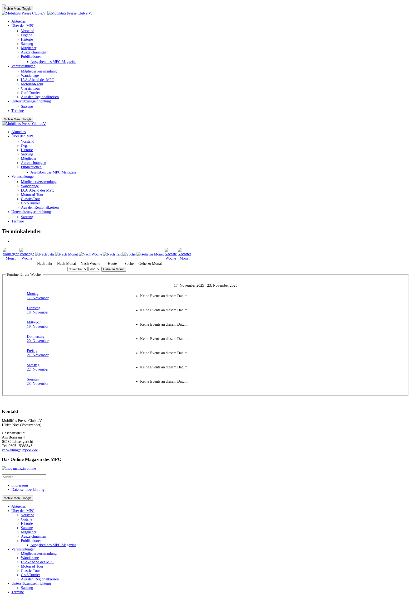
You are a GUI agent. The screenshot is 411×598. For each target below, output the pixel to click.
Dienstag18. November (38, 310)
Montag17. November (38, 296)
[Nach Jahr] (44, 254)
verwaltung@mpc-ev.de (20, 450)
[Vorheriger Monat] (11, 258)
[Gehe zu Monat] (150, 254)
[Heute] (112, 254)
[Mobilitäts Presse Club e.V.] (47, 13)
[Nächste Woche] (171, 258)
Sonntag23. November (38, 381)
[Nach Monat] (66, 254)
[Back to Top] (4, 5)
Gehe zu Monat (113, 269)
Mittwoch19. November (38, 324)
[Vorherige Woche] (27, 258)
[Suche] (129, 254)
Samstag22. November (38, 367)
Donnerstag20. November (38, 338)
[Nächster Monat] (184, 258)
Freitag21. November (38, 353)
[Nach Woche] (90, 254)
